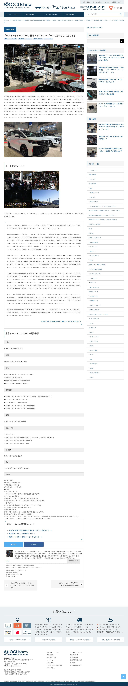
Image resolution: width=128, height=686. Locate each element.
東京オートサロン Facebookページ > (22, 533)
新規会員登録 (86, 2)
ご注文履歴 (50, 662)
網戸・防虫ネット (94, 287)
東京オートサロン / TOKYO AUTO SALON (58, 20)
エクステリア (93, 278)
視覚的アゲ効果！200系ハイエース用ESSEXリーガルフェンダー (110, 81)
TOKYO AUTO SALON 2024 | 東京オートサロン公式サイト (61, 321)
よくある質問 (112, 2)
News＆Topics (79, 20)
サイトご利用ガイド (95, 373)
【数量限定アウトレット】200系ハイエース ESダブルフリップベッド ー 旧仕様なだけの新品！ (111, 58)
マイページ (50, 660)
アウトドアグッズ (94, 309)
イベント (72, 20)
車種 (91, 188)
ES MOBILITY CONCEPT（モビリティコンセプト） (103, 215)
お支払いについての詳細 (17, 640)
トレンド (91, 332)
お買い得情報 (92, 174)
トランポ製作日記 (93, 242)
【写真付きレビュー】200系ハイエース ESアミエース (110, 138)
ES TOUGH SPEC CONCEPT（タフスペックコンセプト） (104, 210)
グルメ (91, 377)
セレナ (90, 228)
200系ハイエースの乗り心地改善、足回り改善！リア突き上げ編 (110, 93)
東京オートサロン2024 (10, 38)
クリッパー (93, 179)
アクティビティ (94, 341)
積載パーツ (93, 251)
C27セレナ (91, 233)
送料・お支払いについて (99, 2)
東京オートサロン (38, 38)
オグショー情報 (93, 350)
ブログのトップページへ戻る (95, 27)
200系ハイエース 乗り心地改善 (97, 264)
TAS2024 (21, 38)
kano (7, 561)
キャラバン (93, 197)
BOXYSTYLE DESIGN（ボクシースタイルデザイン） (103, 219)
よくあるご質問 (51, 657)
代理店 (91, 368)
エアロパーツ (92, 282)
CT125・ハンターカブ (95, 237)
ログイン (120, 2)
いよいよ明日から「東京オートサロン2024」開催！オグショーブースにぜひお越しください (22, 585)
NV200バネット (94, 201)
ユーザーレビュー (94, 336)
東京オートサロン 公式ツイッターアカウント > (25, 537)
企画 (91, 359)
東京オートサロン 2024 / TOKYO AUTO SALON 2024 (32, 20)
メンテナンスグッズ (95, 305)
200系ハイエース (94, 192)
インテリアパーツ (94, 255)
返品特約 (72, 662)
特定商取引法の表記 (76, 660)
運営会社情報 (74, 657)
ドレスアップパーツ (95, 273)
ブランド (92, 346)
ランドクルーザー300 (94, 224)
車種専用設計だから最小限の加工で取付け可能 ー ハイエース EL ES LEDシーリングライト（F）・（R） (111, 70)
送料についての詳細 (48, 640)
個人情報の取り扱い (76, 665)
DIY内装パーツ (94, 296)
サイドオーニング (93, 291)
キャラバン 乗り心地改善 (95, 269)
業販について (74, 655)
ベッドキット (93, 246)
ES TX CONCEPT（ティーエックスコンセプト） (103, 206)
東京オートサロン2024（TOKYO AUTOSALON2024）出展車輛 (68, 584)
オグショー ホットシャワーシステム (98, 314)
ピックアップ (92, 327)
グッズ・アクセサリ (94, 318)
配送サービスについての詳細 (79, 640)
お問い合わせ (51, 668)
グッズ (91, 323)
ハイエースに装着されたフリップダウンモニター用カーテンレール (111, 105)
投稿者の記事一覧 (73, 560)
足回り (91, 260)
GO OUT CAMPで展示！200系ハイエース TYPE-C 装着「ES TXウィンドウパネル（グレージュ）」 (111, 127)
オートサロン (48, 38)
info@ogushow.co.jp (15, 666)
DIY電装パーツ (94, 300)
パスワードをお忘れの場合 (54, 665)
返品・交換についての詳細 (111, 640)
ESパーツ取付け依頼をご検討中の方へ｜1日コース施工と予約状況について (110, 150)
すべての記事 (13, 20)
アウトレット (93, 170)
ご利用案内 (50, 655)
